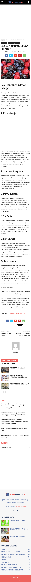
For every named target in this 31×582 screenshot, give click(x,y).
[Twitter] (17, 510)
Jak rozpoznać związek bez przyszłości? (23, 334)
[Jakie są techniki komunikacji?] (5, 386)
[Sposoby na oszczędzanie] (5, 523)
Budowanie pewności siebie (9, 565)
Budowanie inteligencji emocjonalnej (13, 554)
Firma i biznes (4, 43)
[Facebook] (13, 510)
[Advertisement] (15, 21)
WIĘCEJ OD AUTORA (8, 364)
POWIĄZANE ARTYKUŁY (9, 361)
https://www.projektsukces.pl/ (17, 313)
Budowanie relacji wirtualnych (11, 567)
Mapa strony (15, 577)
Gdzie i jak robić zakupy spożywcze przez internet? (19, 529)
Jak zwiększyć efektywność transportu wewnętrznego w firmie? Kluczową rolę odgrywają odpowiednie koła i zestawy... (14, 421)
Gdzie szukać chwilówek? (18, 536)
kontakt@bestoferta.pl (21, 506)
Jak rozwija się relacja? (17, 368)
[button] (28, 2)
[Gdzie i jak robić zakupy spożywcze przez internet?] (5, 531)
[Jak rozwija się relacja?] (5, 370)
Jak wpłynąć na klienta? (6, 334)
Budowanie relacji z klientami (14, 43)
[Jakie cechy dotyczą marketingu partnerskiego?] (5, 378)
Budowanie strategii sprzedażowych (12, 570)
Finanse (3, 559)
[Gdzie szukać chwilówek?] (5, 539)
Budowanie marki (6, 557)
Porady (3, 549)
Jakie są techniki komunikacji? (19, 384)
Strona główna (4, 39)
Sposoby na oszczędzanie (18, 520)
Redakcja (6, 51)
